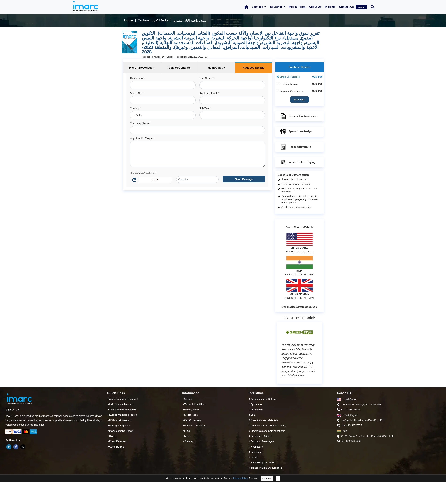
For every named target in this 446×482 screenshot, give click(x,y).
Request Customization (303, 116)
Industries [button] (276, 6)
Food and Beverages (262, 441)
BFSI (253, 414)
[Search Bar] (372, 6)
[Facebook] (15, 446)
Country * (135, 108)
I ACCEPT (266, 478)
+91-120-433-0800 (351, 441)
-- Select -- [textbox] (140, 115)
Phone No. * (137, 93)
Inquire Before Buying (302, 162)
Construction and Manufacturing (268, 425)
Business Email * (209, 93)
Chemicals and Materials (264, 420)
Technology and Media (263, 462)
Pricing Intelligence (119, 425)
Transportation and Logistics (266, 467)
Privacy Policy (240, 478)
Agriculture (257, 404)
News (187, 436)
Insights (330, 6)
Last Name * (206, 78)
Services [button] (258, 6)
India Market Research (121, 404)
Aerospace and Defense (264, 399)
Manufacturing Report (121, 430)
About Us (315, 6)
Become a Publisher (195, 425)
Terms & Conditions (195, 404)
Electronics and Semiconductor (268, 430)
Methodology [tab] (216, 67)
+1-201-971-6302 (350, 409)
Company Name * (140, 123)
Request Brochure (300, 146)
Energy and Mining (261, 436)
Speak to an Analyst (301, 131)
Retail (254, 457)
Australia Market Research (124, 399)
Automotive (257, 409)
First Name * (137, 78)
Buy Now (299, 99)
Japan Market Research (122, 409)
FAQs (187, 430)
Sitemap (188, 441)
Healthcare (257, 446)
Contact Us (346, 6)
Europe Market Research (123, 414)
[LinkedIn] (8, 446)
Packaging (256, 451)
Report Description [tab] (141, 67)
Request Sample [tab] (253, 67)
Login (361, 7)
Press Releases (117, 441)
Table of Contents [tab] (179, 67)
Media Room (297, 6)
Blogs (112, 436)
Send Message (244, 179)
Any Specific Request (142, 138)
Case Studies (116, 446)
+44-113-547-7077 (351, 425)
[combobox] (162, 115)
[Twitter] (22, 446)
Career (188, 399)
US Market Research (120, 420)
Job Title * (205, 108)
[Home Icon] (246, 7)
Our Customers (192, 420)
